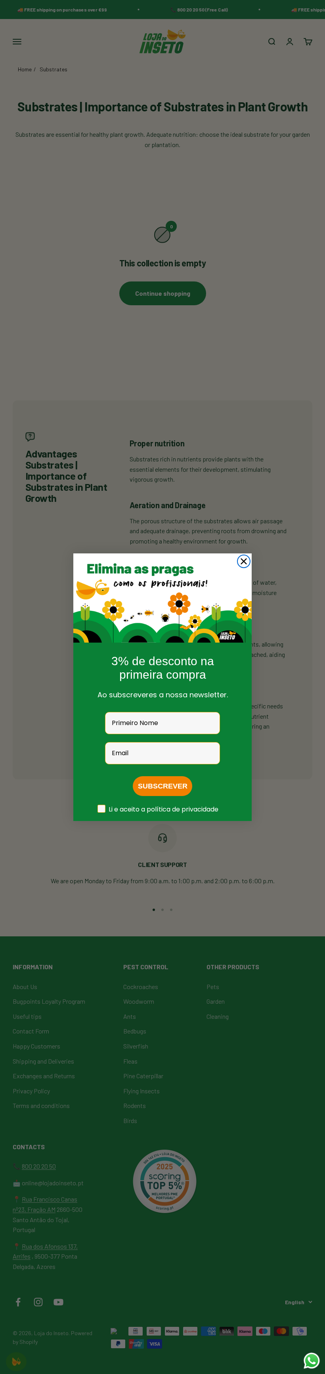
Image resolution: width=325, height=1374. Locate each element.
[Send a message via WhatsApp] (311, 1360)
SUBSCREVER (162, 786)
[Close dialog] (243, 561)
